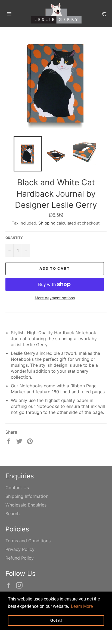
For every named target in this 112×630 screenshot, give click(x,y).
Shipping (46, 223)
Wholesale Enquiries (25, 505)
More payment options (55, 297)
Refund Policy (19, 558)
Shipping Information (26, 496)
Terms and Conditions (28, 540)
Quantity (14, 238)
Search (12, 513)
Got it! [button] (56, 620)
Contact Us (17, 487)
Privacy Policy (20, 549)
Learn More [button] (82, 606)
